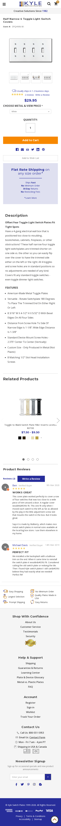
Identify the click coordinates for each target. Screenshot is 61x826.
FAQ (30, 686)
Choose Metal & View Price (23, 105)
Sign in (30, 707)
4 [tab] (37, 459)
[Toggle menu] (4, 4)
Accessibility (24, 819)
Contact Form (37, 737)
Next (58, 420)
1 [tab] (23, 459)
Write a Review (42, 94)
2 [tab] (28, 459)
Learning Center (30, 672)
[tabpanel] (31, 421)
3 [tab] (33, 459)
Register (31, 702)
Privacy (19, 816)
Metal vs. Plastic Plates (30, 682)
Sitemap (38, 819)
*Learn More (30, 198)
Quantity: (30, 119)
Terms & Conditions (35, 816)
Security (30, 636)
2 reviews (29, 94)
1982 (45, 11)
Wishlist (30, 712)
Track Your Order (30, 716)
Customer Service (30, 626)
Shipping (31, 663)
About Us (30, 622)
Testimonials (30, 631)
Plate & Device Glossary (30, 677)
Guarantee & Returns (30, 668)
